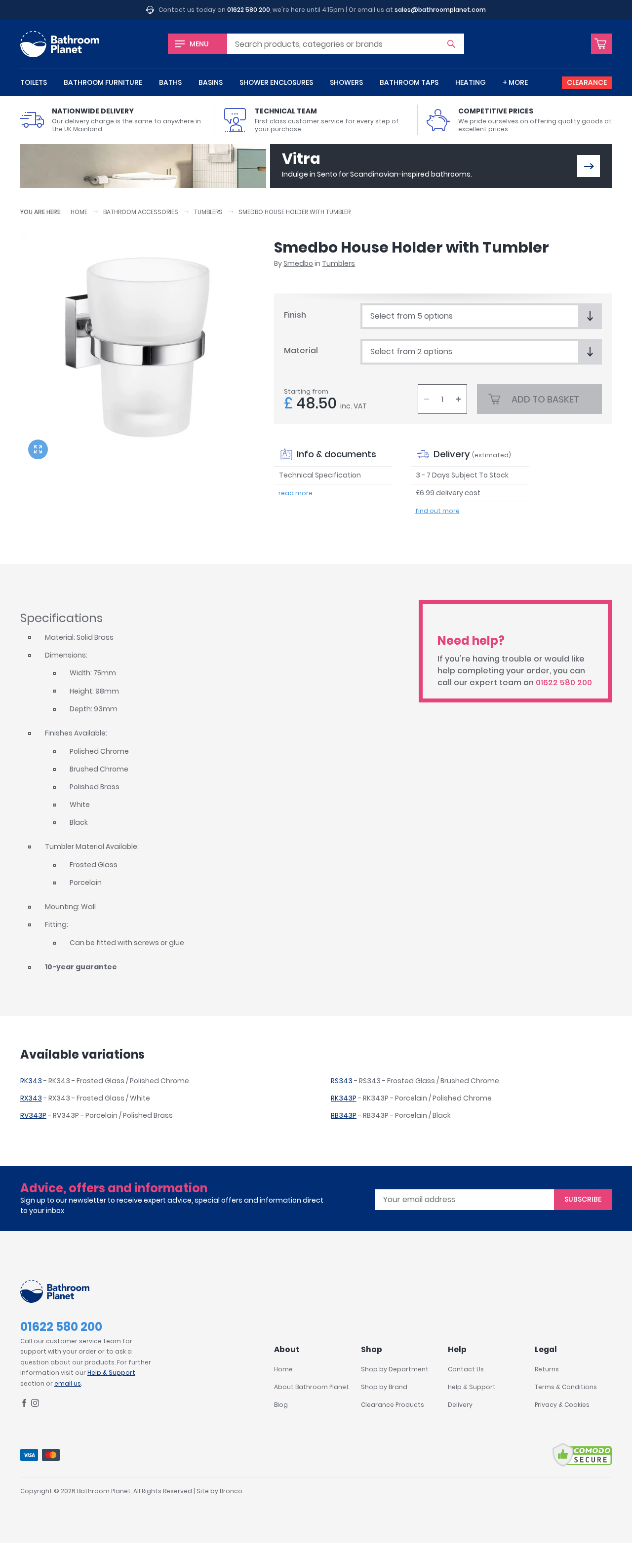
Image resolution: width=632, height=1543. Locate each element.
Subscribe (582, 1199)
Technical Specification (320, 475)
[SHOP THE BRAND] (588, 166)
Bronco (231, 1491)
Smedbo (298, 263)
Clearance (587, 82)
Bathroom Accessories (140, 212)
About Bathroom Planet (311, 1387)
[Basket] (601, 44)
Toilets (33, 82)
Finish (295, 315)
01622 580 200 (248, 9)
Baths (170, 82)
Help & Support (111, 1372)
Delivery (460, 1404)
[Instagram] (35, 1404)
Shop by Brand (384, 1387)
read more (295, 493)
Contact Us (466, 1369)
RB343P (343, 1115)
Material (301, 350)
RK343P (343, 1098)
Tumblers (208, 212)
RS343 (342, 1081)
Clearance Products (392, 1404)
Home (79, 212)
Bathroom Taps (409, 82)
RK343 (31, 1081)
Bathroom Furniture (103, 82)
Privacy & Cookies (562, 1404)
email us (67, 1383)
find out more (437, 511)
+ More (515, 82)
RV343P (33, 1115)
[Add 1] (458, 399)
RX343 (31, 1098)
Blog (281, 1404)
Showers (346, 82)
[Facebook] (24, 1404)
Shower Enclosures (276, 82)
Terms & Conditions (566, 1387)
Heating (470, 82)
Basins (210, 82)
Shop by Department (395, 1369)
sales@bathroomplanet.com (440, 9)
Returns (547, 1369)
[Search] (451, 44)
